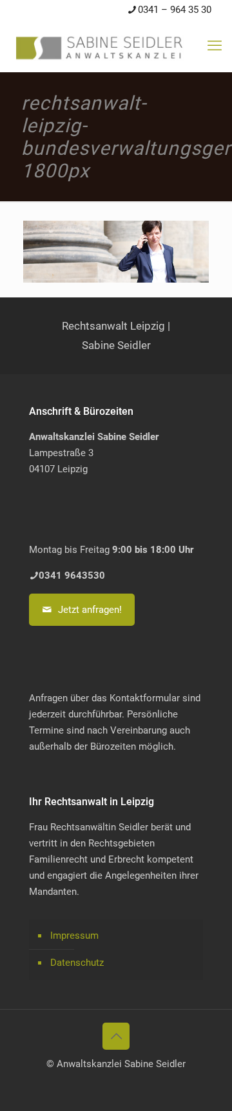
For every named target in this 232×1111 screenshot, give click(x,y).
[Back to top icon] (116, 1036)
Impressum (74, 935)
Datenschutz (77, 962)
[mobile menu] (215, 46)
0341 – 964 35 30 (174, 9)
